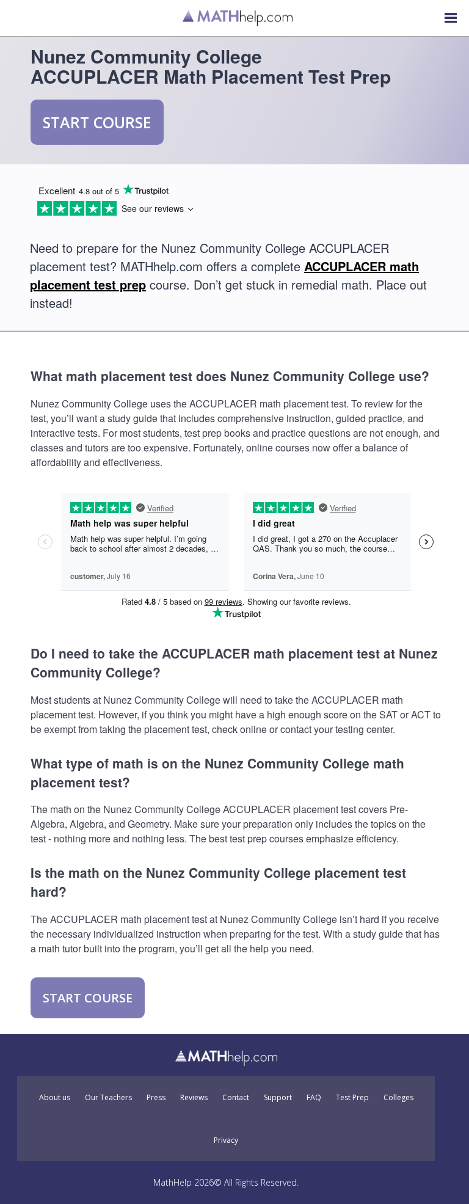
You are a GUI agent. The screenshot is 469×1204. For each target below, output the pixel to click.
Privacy (226, 1140)
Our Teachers (108, 1098)
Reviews (194, 1098)
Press (156, 1098)
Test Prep (352, 1098)
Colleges (398, 1098)
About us (54, 1098)
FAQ (314, 1098)
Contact (235, 1098)
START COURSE (97, 122)
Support (278, 1098)
